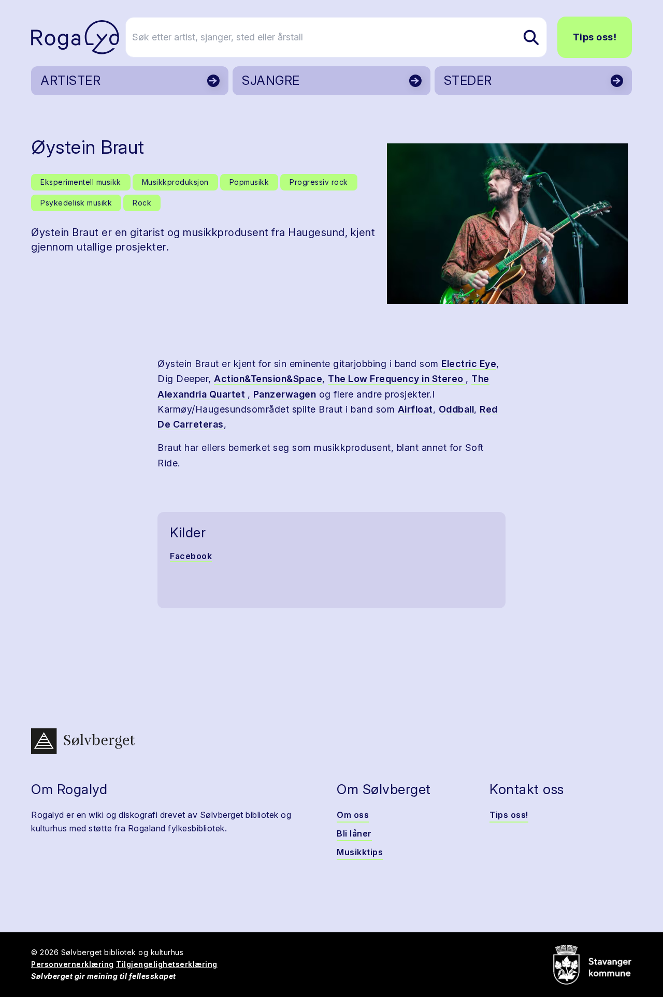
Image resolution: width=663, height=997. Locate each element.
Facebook (191, 556)
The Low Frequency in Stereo (397, 378)
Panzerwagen (284, 394)
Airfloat (415, 409)
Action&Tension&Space (268, 378)
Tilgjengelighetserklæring (167, 964)
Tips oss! (595, 37)
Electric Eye (468, 363)
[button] (507, 223)
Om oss (353, 815)
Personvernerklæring (72, 964)
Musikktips (360, 852)
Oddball (456, 409)
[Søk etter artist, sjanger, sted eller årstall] (531, 37)
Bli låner (354, 833)
